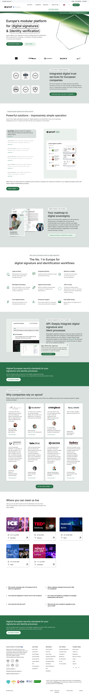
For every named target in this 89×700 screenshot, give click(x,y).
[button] (66, 5)
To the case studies (43, 486)
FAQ (47, 668)
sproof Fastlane (35, 656)
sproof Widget (35, 654)
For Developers (35, 666)
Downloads (48, 663)
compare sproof (62, 651)
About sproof (76, 649)
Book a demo (29, 43)
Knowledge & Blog (50, 661)
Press (74, 661)
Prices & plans (49, 649)
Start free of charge (14, 43)
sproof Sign (34, 649)
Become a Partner (77, 656)
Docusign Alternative (64, 649)
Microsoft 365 (73, 339)
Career (74, 658)
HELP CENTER (78, 1)
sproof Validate (35, 661)
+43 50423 (84, 1)
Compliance (62, 654)
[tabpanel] (60, 153)
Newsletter (48, 671)
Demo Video (48, 654)
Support (74, 663)
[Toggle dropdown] (49, 4)
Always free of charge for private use (77, 12)
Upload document (47, 354)
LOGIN (73, 1)
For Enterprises (62, 658)
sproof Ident (35, 651)
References (38, 4)
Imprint (51, 690)
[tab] (21, 133)
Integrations (35, 668)
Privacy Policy (70, 690)
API (33, 663)
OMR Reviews (57, 682)
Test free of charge (53, 9)
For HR (60, 661)
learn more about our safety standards (62, 94)
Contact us (76, 4)
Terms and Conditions (56, 691)
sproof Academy (49, 658)
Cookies (81, 690)
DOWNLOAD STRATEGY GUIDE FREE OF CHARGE (61, 235)
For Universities (62, 663)
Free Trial (48, 651)
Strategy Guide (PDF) (50, 656)
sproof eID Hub (35, 658)
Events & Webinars (50, 666)
